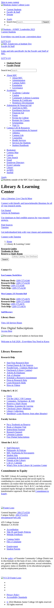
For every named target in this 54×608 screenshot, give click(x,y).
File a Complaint (14, 542)
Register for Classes (20, 120)
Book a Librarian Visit (16, 427)
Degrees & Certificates (22, 100)
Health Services (19, 140)
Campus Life (18, 135)
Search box (11, 22)
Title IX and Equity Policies (19, 532)
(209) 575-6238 (19, 288)
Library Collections (15, 411)
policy (10, 558)
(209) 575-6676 (23, 299)
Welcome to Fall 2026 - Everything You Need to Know (25, 341)
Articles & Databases (16, 373)
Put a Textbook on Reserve (18, 424)
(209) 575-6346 (23, 280)
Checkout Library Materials (19, 408)
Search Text (6, 256)
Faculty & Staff (13, 12)
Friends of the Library (16, 460)
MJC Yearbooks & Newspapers (20, 453)
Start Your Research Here (18, 363)
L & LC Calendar (14, 463)
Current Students (14, 9)
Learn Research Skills (16, 383)
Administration (18, 80)
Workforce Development (23, 103)
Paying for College (20, 118)
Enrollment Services (21, 110)
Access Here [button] (6, 331)
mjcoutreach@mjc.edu (11, 517)
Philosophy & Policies (16, 450)
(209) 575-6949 (23, 301)
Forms (15, 115)
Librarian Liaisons (15, 434)
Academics (11, 90)
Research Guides (9, 249)
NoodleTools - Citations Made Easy (22, 368)
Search (46, 22)
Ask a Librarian (13, 375)
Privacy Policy (13, 595)
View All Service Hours (11, 323)
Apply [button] (9, 19)
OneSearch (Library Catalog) (19, 370)
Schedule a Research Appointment (22, 378)
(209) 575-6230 (23, 283)
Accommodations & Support (24, 130)
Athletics (16, 133)
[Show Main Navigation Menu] (8, 25)
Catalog (15, 95)
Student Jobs (12, 455)
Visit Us (15, 125)
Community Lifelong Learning (25, 98)
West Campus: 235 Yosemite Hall (14, 294)
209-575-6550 (23, 512)
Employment (12, 546)
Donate (10, 14)
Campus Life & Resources (18, 128)
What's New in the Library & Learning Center (27, 465)
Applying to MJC (20, 108)
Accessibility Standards (17, 597)
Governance (17, 88)
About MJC (12, 75)
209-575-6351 (22, 515)
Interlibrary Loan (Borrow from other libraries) (27, 413)
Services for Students (21, 143)
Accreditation (12, 529)
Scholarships (17, 123)
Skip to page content (10, 2)
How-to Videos (13, 385)
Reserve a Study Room (12, 254)
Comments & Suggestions (18, 458)
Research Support (14, 432)
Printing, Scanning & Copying (20, 406)
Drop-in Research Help (17, 380)
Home (9, 241)
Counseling (17, 138)
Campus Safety (18, 83)
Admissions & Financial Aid (19, 105)
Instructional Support (16, 429)
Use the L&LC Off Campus (19, 398)
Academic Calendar (20, 93)
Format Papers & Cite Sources (20, 365)
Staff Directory (7, 312)
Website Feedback (15, 534)
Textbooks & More (10, 251)
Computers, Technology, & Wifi (21, 401)
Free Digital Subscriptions (18, 437)
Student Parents (13, 549)
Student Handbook (20, 145)
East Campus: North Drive (11, 275)
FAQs (9, 396)
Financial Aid (18, 113)
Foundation (17, 85)
